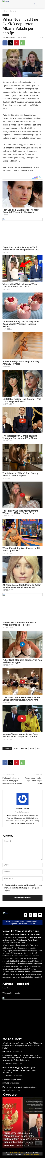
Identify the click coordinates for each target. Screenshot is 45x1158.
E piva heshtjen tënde (12, 1079)
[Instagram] (30, 915)
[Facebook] (5, 42)
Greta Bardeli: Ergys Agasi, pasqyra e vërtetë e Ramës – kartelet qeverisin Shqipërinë (19, 1070)
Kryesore (8, 1129)
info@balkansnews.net (31, 1154)
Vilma (38, 748)
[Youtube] (40, 915)
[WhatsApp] (22, 42)
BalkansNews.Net (17, 1152)
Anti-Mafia (6, 1051)
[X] (10, 42)
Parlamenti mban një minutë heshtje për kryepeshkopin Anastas (12, 780)
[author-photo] (22, 805)
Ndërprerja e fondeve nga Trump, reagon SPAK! (33, 780)
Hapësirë (13, 11)
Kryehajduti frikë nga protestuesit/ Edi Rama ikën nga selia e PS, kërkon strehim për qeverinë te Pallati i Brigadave (22, 1057)
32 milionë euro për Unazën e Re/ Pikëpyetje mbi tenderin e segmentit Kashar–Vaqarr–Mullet (22, 1045)
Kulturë (5, 1083)
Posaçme (24, 748)
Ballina (4, 11)
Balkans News (10, 37)
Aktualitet (7, 1063)
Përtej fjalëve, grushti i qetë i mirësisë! (19, 1087)
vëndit (32, 748)
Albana (16, 748)
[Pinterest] (16, 42)
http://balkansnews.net (22, 812)
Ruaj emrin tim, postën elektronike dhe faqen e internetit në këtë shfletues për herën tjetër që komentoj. (22, 888)
